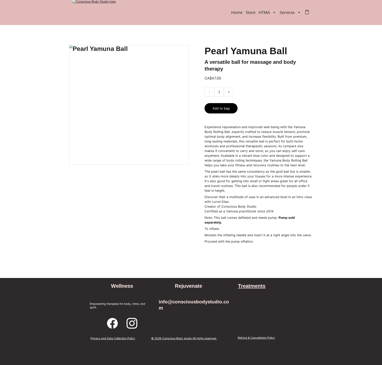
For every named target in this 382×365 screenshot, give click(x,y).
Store (250, 12)
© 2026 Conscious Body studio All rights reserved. (184, 338)
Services (287, 12)
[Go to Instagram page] (132, 323)
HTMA (264, 12)
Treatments (251, 286)
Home (237, 12)
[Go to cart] (307, 12)
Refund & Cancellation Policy (256, 337)
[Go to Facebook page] (112, 323)
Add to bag (221, 108)
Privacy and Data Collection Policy (113, 338)
